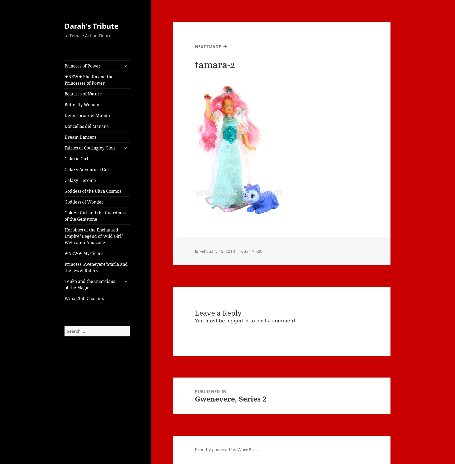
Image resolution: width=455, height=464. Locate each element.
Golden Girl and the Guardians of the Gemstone (95, 216)
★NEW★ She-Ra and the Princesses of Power (89, 80)
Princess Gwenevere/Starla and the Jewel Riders (96, 267)
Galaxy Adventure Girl (87, 169)
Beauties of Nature (83, 94)
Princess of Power (83, 66)
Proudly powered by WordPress (227, 450)
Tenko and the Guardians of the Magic (90, 284)
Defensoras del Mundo (87, 115)
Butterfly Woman (82, 105)
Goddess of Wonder (84, 202)
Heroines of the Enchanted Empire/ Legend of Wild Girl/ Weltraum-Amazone (94, 236)
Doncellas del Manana (87, 126)
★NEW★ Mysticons (84, 253)
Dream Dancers (80, 137)
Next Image (208, 47)
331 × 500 (253, 251)
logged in (237, 321)
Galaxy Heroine (80, 180)
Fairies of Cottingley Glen (90, 148)
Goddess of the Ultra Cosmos (93, 191)
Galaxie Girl (76, 159)
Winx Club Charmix (84, 298)
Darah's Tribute (91, 26)
